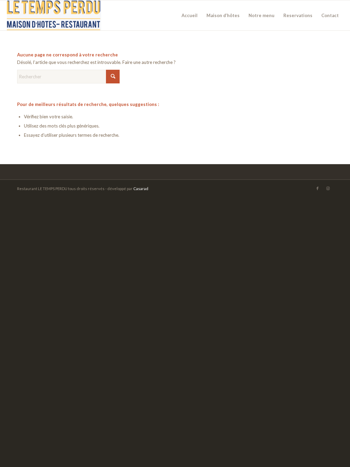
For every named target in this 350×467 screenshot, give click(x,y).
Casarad (140, 188)
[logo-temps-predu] (54, 15)
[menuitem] (189, 15)
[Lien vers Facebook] (317, 188)
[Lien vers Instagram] (328, 188)
